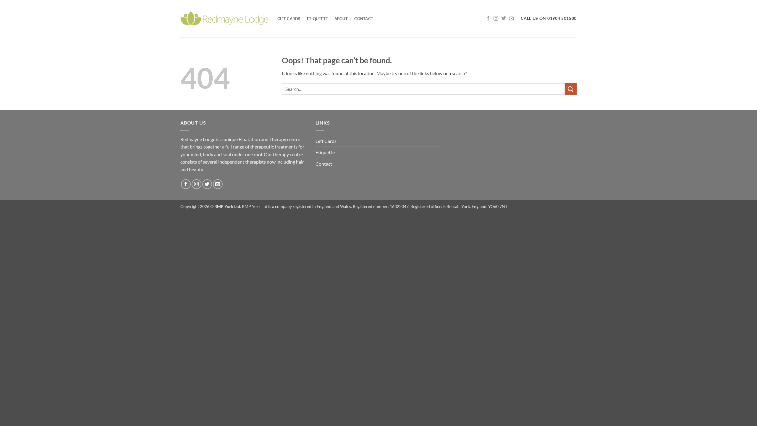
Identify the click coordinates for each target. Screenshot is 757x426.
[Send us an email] (511, 18)
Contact (363, 18)
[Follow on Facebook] (488, 18)
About (341, 18)
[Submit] (571, 89)
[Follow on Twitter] (503, 18)
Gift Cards (288, 18)
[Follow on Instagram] (496, 18)
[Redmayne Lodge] (224, 18)
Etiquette (317, 18)
